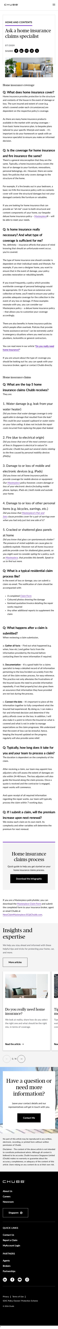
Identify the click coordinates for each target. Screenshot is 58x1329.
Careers (6, 1196)
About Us (7, 1191)
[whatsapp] (32, 51)
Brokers (6, 1266)
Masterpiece (40, 216)
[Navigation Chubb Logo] (11, 5)
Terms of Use (18, 1297)
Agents (6, 1261)
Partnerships (9, 1271)
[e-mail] (27, 51)
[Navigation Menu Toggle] (54, 4)
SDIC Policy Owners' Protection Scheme (20, 1301)
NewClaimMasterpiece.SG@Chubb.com (22, 915)
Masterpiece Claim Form (29, 904)
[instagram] (27, 1280)
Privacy (6, 1297)
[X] (37, 51)
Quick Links (10, 1228)
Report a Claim (10, 1240)
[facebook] (16, 51)
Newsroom (8, 1202)
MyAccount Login (11, 1245)
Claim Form (26, 596)
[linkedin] (21, 51)
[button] (7, 1059)
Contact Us (8, 1235)
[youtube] (20, 1280)
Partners (9, 1254)
